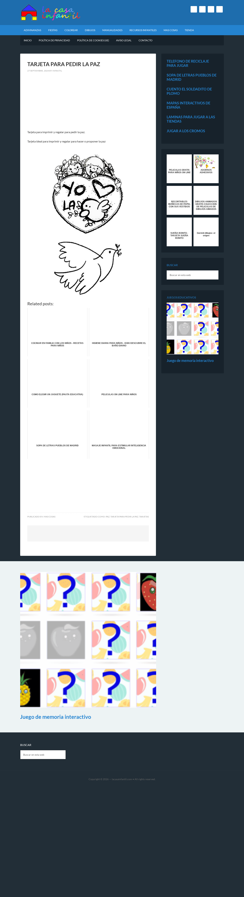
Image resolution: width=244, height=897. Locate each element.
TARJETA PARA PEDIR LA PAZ (124, 516)
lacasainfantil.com (122, 779)
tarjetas (144, 516)
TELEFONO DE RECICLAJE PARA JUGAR (188, 63)
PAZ (107, 516)
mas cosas (49, 516)
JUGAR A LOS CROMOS (186, 131)
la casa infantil (50, 12)
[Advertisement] (88, 103)
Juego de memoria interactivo (190, 360)
